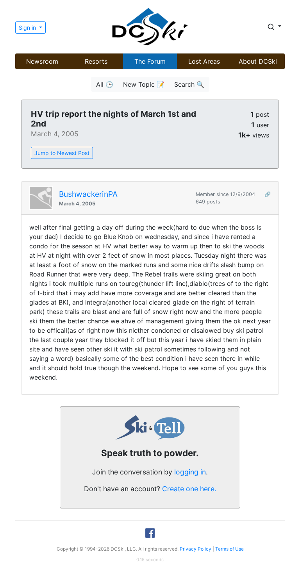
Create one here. (189, 489)
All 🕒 (104, 84)
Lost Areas (204, 61)
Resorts (96, 61)
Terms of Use (229, 549)
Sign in (28, 27)
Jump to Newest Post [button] (61, 153)
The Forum (150, 61)
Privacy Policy (195, 549)
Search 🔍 (189, 84)
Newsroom (42, 61)
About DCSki (258, 61)
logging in (190, 472)
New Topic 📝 (143, 84)
